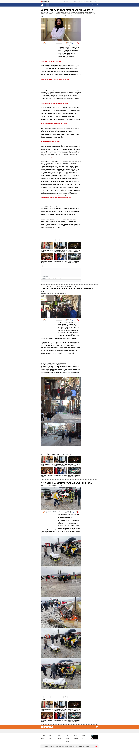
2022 (42, 454)
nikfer (52, 696)
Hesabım (83, 735)
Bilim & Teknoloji (48, 286)
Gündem (75, 1)
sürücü (69, 696)
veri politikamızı (81, 746)
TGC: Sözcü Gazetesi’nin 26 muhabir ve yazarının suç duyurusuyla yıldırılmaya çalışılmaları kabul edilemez (65, 4)
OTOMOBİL (61, 696)
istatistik (53, 454)
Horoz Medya (43, 286)
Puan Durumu (59, 738)
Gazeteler (96, 1)
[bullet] (55, 278)
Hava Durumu (43, 735)
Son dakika (87, 4)
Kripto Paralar (68, 740)
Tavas (77, 696)
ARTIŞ (45, 454)
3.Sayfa (50, 481)
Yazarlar (91, 1)
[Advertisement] (36, 28)
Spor (84, 1)
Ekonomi (80, 1)
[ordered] (54, 278)
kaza (49, 696)
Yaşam (87, 1)
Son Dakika (66, 1)
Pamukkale (62, 454)
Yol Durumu (43, 738)
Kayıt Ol (83, 738)
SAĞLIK (66, 696)
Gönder (44, 278)
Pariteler (67, 741)
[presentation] (44, 5)
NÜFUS (58, 454)
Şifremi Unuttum (84, 740)
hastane (45, 696)
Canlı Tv (50, 735)
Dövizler (50, 738)
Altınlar (67, 735)
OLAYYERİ (56, 696)
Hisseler (67, 738)
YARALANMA (43, 699)
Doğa (53, 286)
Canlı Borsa (59, 735)
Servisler (71, 1)
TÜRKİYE (67, 454)
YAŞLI (71, 454)
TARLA (73, 696)
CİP (41, 696)
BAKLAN (49, 454)
